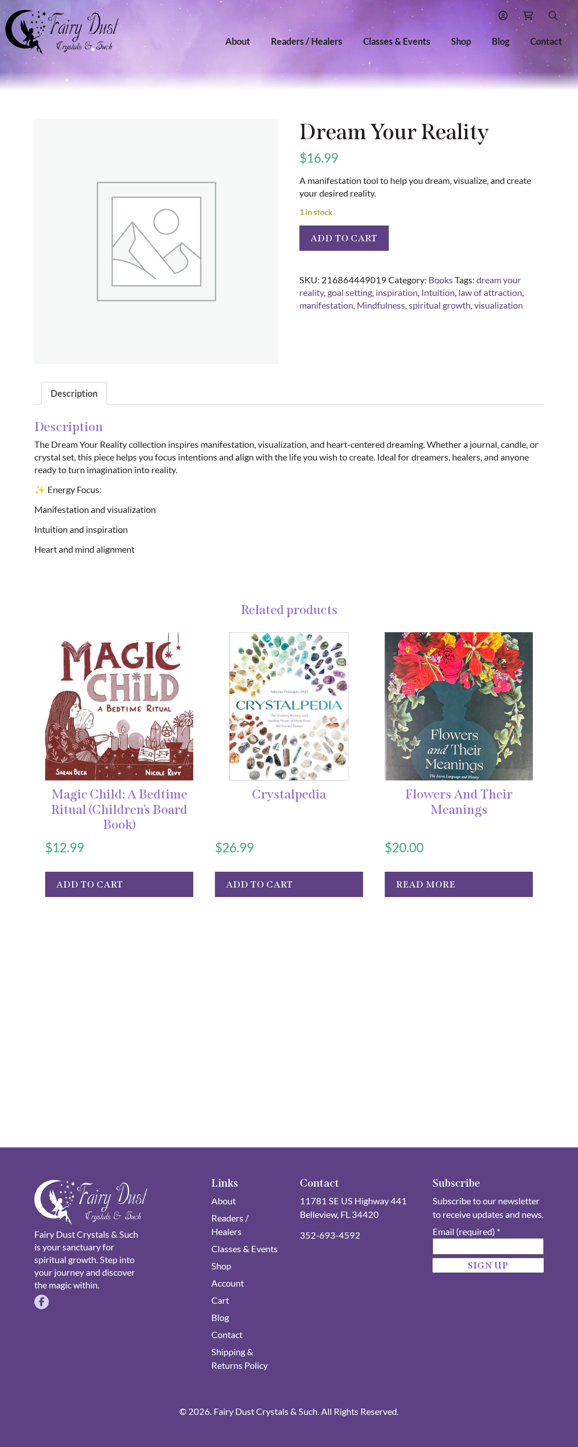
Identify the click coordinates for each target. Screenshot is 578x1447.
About (237, 41)
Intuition (438, 292)
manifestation (326, 305)
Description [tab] (74, 393)
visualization (498, 305)
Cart (220, 1300)
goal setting (349, 292)
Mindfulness (381, 305)
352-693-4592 (330, 1235)
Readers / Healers (306, 41)
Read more (426, 884)
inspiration (397, 292)
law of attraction (490, 292)
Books (441, 279)
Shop (461, 41)
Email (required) (466, 1231)
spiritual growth (440, 305)
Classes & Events (396, 41)
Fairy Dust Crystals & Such (265, 1411)
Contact (546, 41)
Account (227, 1283)
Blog (500, 41)
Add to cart (344, 238)
